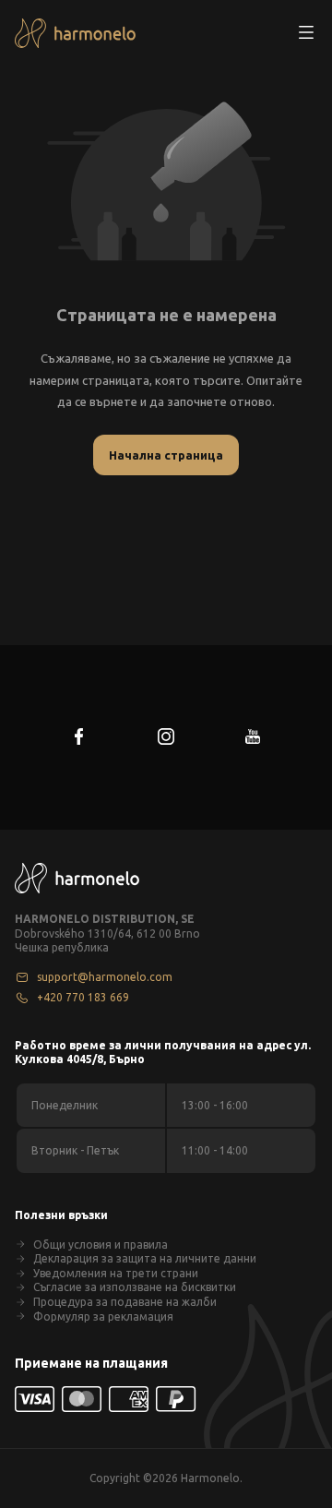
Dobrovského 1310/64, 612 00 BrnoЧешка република (107, 941)
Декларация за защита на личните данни (144, 1258)
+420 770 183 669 (83, 997)
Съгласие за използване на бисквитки (134, 1287)
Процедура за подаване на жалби (125, 1302)
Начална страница (166, 455)
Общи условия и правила (100, 1245)
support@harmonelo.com (104, 977)
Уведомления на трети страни (115, 1273)
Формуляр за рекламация (103, 1316)
